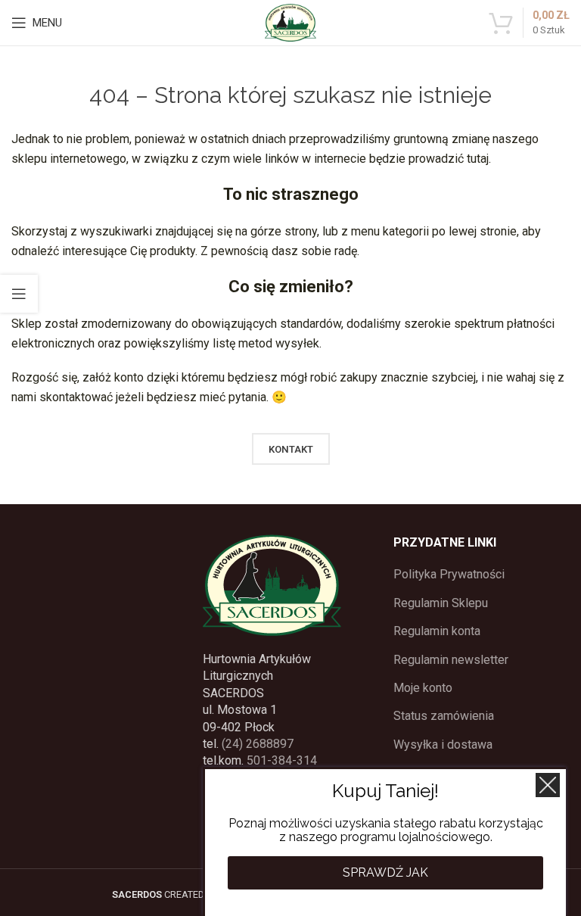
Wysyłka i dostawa (442, 744)
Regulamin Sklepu (440, 603)
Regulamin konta (436, 631)
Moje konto (422, 688)
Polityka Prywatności (449, 574)
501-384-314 (282, 760)
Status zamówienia (443, 716)
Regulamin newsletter (450, 660)
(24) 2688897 (258, 744)
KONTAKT (291, 449)
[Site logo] (290, 21)
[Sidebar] (19, 294)
